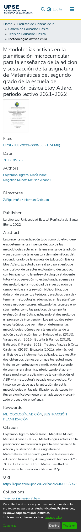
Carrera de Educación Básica (28, 29)
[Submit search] (42, 9)
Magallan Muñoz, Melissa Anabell (27, 180)
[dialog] (40, 516)
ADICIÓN (35, 414)
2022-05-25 (13, 160)
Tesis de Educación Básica (27, 34)
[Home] (18, 9)
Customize (9, 526)
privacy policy (53, 517)
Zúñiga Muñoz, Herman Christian (26, 199)
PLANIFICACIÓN (15, 419)
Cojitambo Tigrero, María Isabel (25, 175)
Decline (54, 526)
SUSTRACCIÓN (55, 414)
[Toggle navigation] (72, 9)
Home (7, 24)
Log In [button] (57, 9)
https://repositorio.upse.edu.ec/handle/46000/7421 (40, 484)
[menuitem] (49, 9)
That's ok (69, 526)
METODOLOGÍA (15, 414)
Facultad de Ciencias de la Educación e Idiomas (38, 24)
